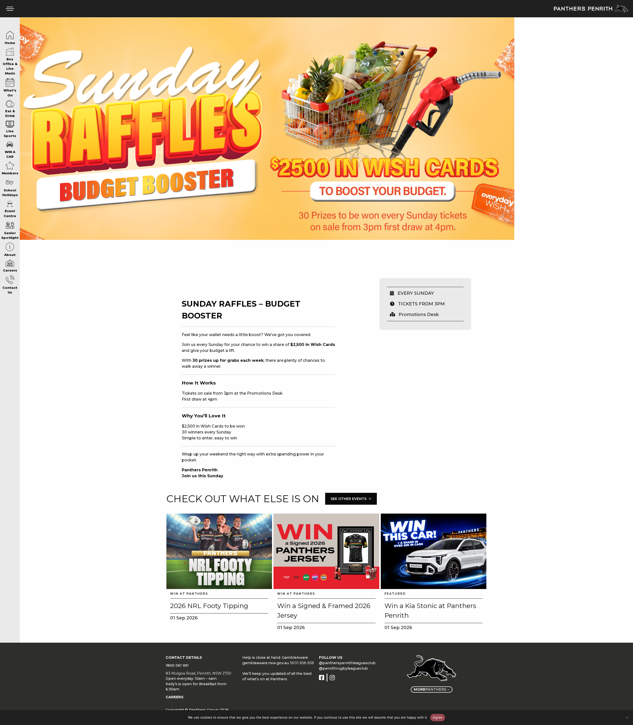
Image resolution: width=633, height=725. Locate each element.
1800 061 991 (177, 665)
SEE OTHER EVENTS (351, 499)
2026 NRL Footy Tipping (209, 606)
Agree (437, 717)
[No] (626, 717)
